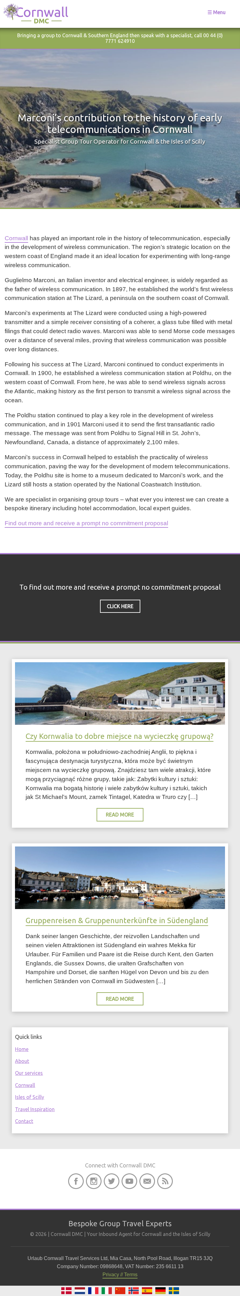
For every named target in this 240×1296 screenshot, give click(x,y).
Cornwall (16, 238)
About (22, 1061)
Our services (29, 1073)
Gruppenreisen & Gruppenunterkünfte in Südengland (117, 920)
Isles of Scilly (29, 1097)
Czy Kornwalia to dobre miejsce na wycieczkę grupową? (119, 736)
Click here (120, 606)
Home (21, 1049)
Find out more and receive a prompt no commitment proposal (86, 523)
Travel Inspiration (35, 1109)
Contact (24, 1121)
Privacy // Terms (120, 1274)
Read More (120, 814)
